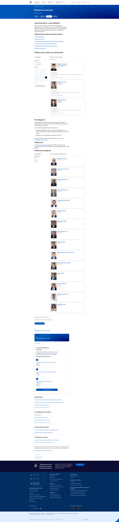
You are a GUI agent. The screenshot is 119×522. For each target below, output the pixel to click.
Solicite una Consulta (39, 12)
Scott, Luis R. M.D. (60, 273)
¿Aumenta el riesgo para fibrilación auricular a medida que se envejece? (48, 399)
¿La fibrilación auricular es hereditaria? (41, 404)
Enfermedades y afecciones (39, 6)
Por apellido (36, 67)
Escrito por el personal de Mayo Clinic (41, 317)
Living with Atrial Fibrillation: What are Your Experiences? (44, 382)
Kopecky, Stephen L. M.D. (62, 231)
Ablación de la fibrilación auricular (40, 417)
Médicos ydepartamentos (49, 16)
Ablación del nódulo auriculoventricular (42, 420)
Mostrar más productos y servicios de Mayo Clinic (44, 442)
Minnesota (36, 160)
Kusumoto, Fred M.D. (61, 241)
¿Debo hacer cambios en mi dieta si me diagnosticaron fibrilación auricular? (49, 402)
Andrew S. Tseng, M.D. (61, 99)
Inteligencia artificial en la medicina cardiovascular (45, 46)
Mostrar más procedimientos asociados (42, 422)
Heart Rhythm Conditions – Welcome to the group (45, 362)
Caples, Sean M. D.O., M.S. (62, 189)
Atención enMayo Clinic (55, 16)
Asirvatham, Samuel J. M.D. (62, 179)
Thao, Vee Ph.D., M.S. (61, 304)
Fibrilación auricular (43, 10)
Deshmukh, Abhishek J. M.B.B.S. (63, 200)
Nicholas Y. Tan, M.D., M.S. (62, 64)
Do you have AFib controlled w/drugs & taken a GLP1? (46, 371)
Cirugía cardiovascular (39, 39)
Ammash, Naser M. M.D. (62, 158)
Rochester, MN (38, 62)
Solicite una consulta (40, 323)
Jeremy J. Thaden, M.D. (62, 81)
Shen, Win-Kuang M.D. (61, 283)
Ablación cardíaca (37, 414)
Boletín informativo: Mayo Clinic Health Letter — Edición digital (46, 440)
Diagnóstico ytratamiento (42, 16)
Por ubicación (36, 60)
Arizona (35, 157)
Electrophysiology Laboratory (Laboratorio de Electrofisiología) (48, 41)
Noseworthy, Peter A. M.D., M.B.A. (64, 262)
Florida (35, 159)
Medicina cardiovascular (40, 48)
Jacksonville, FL (38, 64)
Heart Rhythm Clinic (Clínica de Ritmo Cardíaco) (45, 43)
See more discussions (47, 389)
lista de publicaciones (45, 145)
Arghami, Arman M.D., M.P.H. (63, 169)
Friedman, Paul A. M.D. (61, 210)
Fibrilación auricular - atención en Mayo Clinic (43, 319)
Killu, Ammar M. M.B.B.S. (62, 221)
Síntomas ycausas (36, 16)
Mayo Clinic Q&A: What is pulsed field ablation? (43, 432)
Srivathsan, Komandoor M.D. (63, 294)
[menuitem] (36, 16)
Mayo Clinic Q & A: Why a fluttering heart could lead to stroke (46, 429)
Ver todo (35, 162)
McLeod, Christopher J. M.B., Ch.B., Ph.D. (65, 252)
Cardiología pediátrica (39, 36)
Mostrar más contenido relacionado (41, 407)
